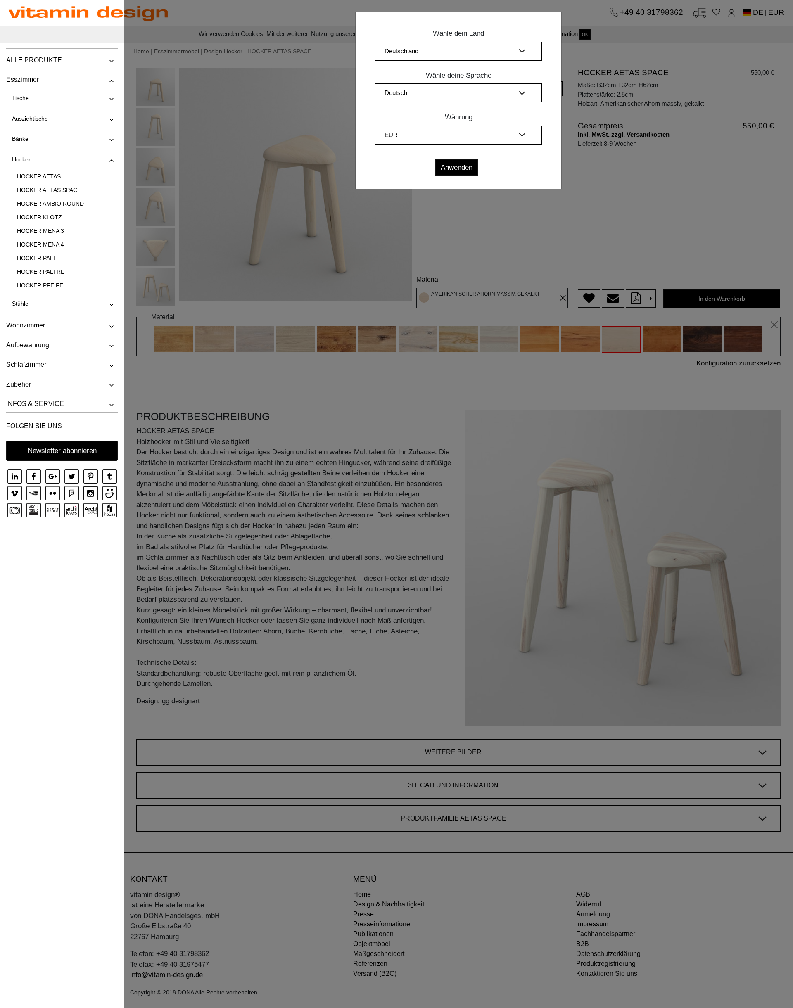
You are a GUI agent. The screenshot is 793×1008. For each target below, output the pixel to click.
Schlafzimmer (26, 364)
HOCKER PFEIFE (40, 285)
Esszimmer (22, 79)
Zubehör (18, 384)
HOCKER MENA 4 (40, 244)
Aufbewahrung (27, 345)
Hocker (21, 159)
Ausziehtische (30, 118)
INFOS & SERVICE (35, 403)
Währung (458, 117)
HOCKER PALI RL (40, 271)
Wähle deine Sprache (458, 75)
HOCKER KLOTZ (39, 217)
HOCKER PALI (36, 258)
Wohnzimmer (25, 325)
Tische (20, 98)
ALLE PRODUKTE (34, 60)
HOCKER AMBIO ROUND (50, 203)
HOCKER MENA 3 (40, 231)
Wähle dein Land (458, 33)
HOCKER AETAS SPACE (49, 190)
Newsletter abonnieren (62, 451)
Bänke (20, 138)
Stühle (20, 303)
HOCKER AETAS (39, 176)
